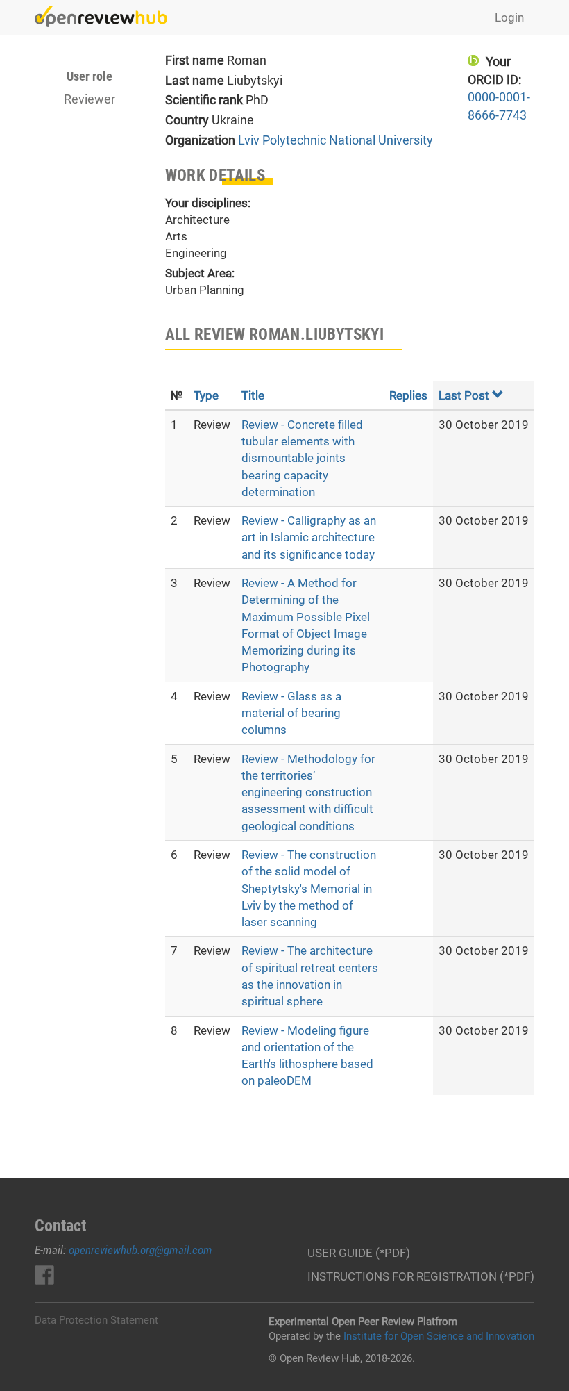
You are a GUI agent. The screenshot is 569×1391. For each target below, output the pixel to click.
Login (509, 17)
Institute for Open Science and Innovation (438, 1336)
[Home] (106, 16)
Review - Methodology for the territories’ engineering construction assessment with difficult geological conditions (308, 792)
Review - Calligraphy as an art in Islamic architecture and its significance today (308, 537)
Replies (408, 395)
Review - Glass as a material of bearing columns (291, 713)
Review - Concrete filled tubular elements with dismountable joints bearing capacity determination (302, 458)
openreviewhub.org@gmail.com (140, 1250)
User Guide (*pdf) (358, 1253)
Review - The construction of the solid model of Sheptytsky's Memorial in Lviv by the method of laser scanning (308, 888)
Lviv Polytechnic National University (335, 140)
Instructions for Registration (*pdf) (420, 1276)
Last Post (464, 395)
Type (206, 395)
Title (252, 395)
